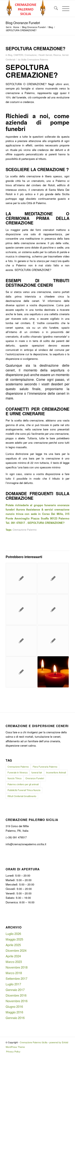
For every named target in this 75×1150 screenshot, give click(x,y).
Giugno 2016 (14, 1006)
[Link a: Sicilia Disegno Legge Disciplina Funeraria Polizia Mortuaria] (21, 578)
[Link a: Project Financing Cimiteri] (21, 640)
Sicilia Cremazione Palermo (34, 59)
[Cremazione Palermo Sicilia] (31, 8)
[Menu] (63, 8)
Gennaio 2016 (15, 1017)
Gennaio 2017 (15, 989)
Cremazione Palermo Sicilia (33, 1042)
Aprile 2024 (13, 956)
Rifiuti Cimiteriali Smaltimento (22, 796)
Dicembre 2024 (16, 950)
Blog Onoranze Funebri (23, 22)
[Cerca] (54, 8)
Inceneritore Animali (56, 772)
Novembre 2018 (17, 967)
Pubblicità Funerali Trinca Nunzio (24, 790)
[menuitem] (54, 8)
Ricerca (57, 54)
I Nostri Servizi (45, 54)
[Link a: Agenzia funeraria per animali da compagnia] (21, 671)
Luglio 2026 (13, 933)
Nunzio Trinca (14, 778)
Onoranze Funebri (34, 778)
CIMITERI (18, 54)
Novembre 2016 (17, 1001)
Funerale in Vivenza (18, 772)
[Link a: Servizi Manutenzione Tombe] (53, 640)
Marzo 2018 (14, 973)
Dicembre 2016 (16, 995)
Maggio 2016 (14, 1012)
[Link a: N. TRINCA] (53, 671)
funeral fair (36, 772)
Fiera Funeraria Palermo (45, 766)
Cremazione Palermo (25, 529)
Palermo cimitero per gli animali (23, 784)
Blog (10, 54)
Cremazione (31, 54)
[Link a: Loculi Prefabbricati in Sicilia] (53, 578)
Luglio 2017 (13, 984)
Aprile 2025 (13, 945)
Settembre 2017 (16, 978)
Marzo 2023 (14, 961)
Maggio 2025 (14, 939)
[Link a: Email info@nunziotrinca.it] (21, 609)
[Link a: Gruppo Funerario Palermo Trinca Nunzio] (53, 609)
